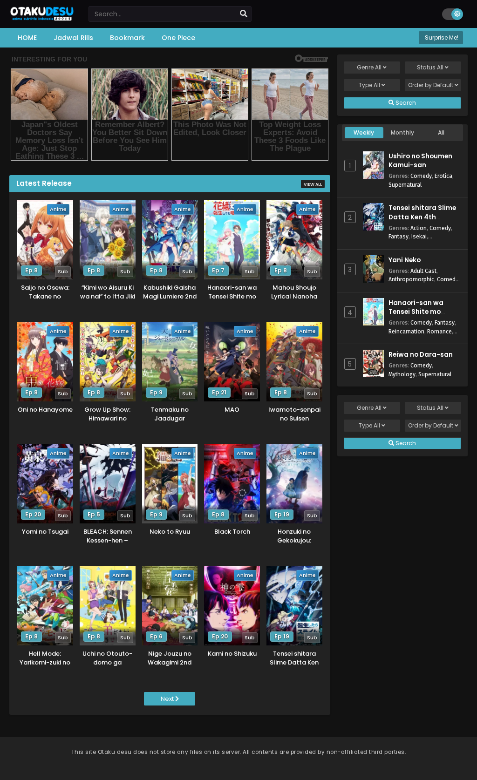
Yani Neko (404, 260)
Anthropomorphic (411, 279)
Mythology (402, 374)
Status (430, 67)
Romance (439, 331)
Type (369, 85)
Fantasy (398, 236)
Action (418, 227)
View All (313, 184)
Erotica (443, 175)
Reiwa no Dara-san (420, 354)
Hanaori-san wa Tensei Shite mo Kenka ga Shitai (415, 311)
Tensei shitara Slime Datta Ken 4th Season (422, 216)
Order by (430, 85)
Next (168, 698)
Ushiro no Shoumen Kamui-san (420, 161)
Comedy (421, 175)
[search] (244, 14)
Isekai (419, 236)
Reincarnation (406, 331)
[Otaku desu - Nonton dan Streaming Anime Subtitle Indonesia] (42, 17)
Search (405, 103)
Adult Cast (423, 270)
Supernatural (405, 184)
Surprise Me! (440, 37)
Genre (369, 67)
